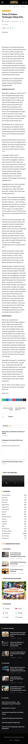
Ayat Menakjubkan (6, 495)
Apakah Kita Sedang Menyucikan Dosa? (12, 718)
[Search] (26, 2)
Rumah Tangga (5, 535)
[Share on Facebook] (10, 28)
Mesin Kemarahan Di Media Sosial (11, 722)
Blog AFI (4, 514)
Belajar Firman (5, 507)
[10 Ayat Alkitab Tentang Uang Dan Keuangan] (5, 563)
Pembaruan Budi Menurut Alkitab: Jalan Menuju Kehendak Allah (17, 644)
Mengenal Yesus (5, 528)
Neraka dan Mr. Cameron (9, 708)
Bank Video (4, 502)
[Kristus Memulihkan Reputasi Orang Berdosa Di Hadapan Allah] (5, 653)
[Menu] (2, 2)
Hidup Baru (4, 521)
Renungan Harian (6, 533)
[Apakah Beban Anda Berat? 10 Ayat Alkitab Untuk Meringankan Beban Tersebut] (5, 688)
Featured (4, 519)
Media (3, 526)
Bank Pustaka (5, 500)
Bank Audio (4, 497)
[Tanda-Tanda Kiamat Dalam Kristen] (14, 452)
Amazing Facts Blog (12, 544)
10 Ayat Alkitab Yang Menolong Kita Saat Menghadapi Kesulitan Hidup (17, 554)
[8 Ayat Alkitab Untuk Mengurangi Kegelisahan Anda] (5, 678)
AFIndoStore (17, 740)
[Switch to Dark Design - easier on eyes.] (23, 2)
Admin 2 (8, 21)
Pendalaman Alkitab (6, 531)
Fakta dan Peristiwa (6, 516)
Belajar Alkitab (6, 10)
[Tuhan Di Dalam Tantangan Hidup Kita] (14, 37)
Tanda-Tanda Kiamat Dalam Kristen (12, 461)
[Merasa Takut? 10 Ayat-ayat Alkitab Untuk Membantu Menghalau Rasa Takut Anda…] (5, 669)
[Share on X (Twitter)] (13, 28)
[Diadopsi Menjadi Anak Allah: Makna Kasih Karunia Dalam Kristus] (5, 634)
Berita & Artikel (5, 509)
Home (11, 740)
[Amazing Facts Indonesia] (14, 2)
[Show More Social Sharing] (15, 28)
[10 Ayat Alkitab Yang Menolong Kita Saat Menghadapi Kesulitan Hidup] (5, 554)
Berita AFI (4, 512)
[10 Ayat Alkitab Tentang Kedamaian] (5, 571)
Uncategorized (5, 538)
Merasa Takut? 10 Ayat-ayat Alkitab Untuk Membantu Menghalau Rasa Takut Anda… (18, 669)
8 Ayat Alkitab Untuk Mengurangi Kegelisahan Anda (16, 678)
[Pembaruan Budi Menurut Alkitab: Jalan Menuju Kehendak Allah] (5, 643)
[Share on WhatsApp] (8, 28)
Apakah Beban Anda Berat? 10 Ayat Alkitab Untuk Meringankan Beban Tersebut (18, 688)
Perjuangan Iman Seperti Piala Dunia (12, 440)
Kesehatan (4, 523)
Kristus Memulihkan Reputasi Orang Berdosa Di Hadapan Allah (17, 653)
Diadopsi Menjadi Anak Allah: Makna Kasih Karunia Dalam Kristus (18, 634)
